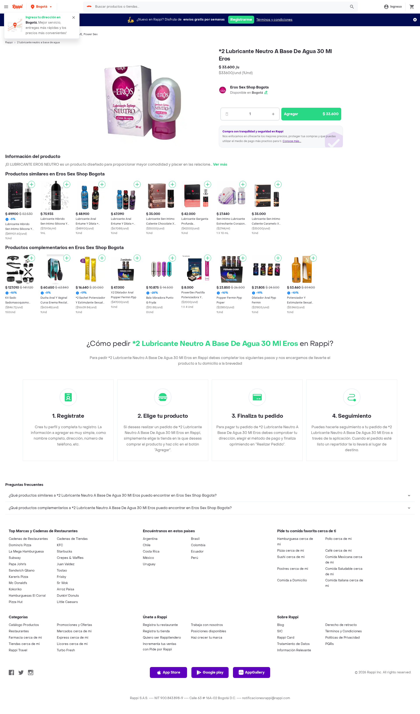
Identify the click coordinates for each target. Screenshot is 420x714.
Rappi (9, 42)
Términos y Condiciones (343, 631)
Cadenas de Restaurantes (28, 539)
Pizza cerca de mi (290, 551)
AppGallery (254, 672)
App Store (171, 672)
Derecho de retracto (341, 625)
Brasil (195, 539)
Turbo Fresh (66, 650)
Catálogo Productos (24, 625)
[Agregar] (31, 184)
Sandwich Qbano (22, 570)
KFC (60, 545)
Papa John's (17, 564)
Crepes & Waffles (70, 558)
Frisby (61, 577)
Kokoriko (15, 589)
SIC (280, 631)
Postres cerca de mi (292, 569)
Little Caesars (67, 602)
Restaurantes (19, 631)
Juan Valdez (65, 564)
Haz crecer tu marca (206, 638)
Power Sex (91, 34)
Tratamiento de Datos (293, 644)
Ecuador (197, 551)
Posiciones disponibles (208, 631)
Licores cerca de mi (72, 644)
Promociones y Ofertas (74, 625)
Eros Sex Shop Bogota (249, 87)
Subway (15, 558)
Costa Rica (151, 551)
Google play (213, 672)
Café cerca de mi (338, 551)
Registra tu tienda (156, 631)
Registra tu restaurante (160, 625)
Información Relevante (294, 650)
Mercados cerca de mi (74, 631)
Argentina (150, 539)
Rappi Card (285, 638)
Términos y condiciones (274, 20)
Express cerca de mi (72, 638)
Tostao (62, 570)
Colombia (198, 545)
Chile (146, 545)
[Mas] (273, 114)
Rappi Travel (18, 650)
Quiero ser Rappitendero (162, 638)
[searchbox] (219, 7)
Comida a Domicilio (292, 580)
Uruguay (149, 564)
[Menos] (226, 114)
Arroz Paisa (65, 589)
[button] (41, 6)
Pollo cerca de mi (338, 539)
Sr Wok (62, 583)
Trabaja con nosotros (207, 625)
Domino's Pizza (20, 545)
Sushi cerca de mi (291, 557)
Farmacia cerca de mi (25, 638)
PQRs (329, 644)
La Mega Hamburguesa (26, 551)
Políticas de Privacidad (342, 638)
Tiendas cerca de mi (24, 644)
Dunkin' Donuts (68, 596)
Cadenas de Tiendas (72, 539)
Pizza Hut (16, 602)
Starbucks (64, 551)
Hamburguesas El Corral (27, 596)
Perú (194, 558)
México (148, 558)
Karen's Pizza (18, 577)
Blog (280, 625)
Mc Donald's (18, 583)
